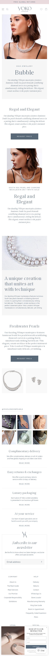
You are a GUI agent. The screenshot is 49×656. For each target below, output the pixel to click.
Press (36, 617)
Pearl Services (13, 590)
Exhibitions (13, 601)
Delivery (36, 582)
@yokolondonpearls (12, 409)
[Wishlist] (41, 9)
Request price (24, 136)
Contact (36, 590)
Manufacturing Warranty (36, 601)
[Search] (7, 9)
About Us (13, 582)
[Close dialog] (46, 627)
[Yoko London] (24, 9)
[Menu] (3, 9)
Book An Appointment (36, 609)
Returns (36, 586)
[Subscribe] (41, 562)
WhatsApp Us (36, 593)
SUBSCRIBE (36, 646)
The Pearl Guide (13, 586)
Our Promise (12, 593)
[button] (46, 9)
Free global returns (25, 2)
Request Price (24, 358)
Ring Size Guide (36, 605)
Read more (24, 463)
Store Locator (36, 597)
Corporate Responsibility (13, 597)
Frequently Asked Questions (36, 613)
